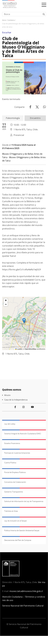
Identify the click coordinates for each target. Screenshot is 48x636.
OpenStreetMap (30, 349)
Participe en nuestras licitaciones (17, 453)
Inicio (4, 20)
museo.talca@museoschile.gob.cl (26, 591)
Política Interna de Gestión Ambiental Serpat (21, 530)
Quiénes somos (11, 389)
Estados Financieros (12, 443)
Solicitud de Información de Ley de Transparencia (23, 501)
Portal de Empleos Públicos (15, 472)
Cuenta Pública (10, 462)
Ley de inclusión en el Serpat (15, 521)
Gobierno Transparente (13, 492)
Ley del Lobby (9, 424)
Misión (7, 395)
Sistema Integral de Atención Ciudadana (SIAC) (22, 433)
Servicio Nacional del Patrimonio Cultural (22, 605)
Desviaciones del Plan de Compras (17, 540)
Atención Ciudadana (12, 596)
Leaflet (19, 349)
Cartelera (11, 20)
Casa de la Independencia (15, 399)
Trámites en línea (11, 511)
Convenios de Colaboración (15, 482)
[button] (24, 320)
